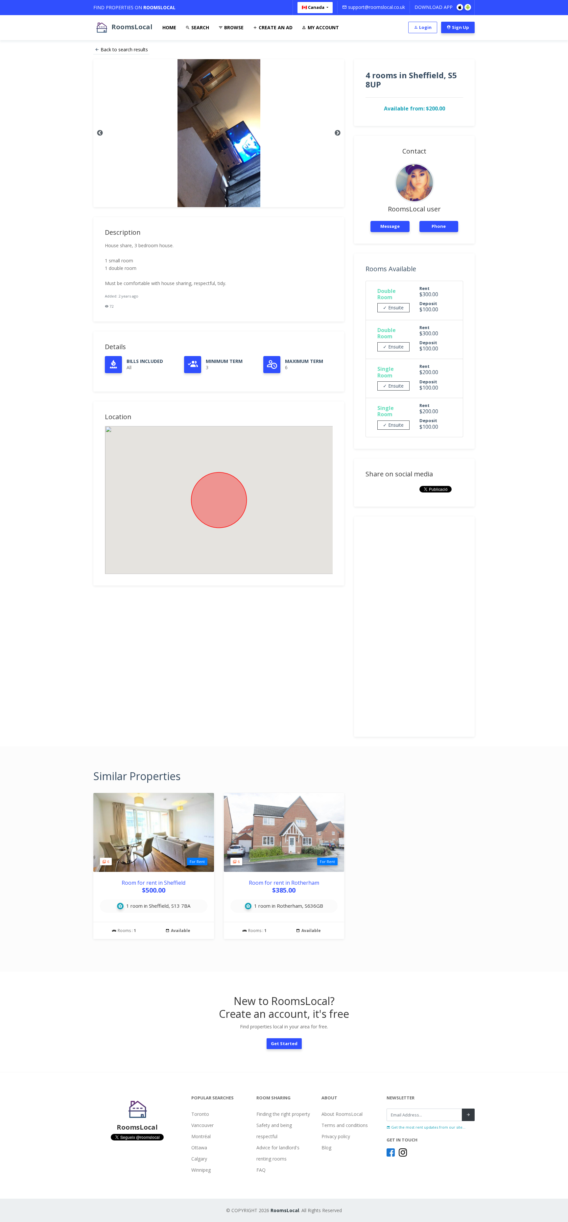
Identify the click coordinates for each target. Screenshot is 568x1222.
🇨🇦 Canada (313, 7)
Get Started (284, 1043)
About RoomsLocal (342, 1114)
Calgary (199, 1159)
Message (390, 226)
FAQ (261, 1170)
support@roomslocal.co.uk (376, 7)
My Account (322, 27)
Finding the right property (283, 1114)
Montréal (201, 1136)
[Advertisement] (414, 626)
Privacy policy (335, 1136)
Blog (326, 1147)
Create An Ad (275, 27)
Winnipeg (201, 1170)
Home (169, 27)
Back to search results (124, 49)
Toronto (200, 1114)
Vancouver (202, 1125)
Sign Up (460, 27)
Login (425, 27)
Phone (439, 226)
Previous (100, 133)
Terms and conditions (344, 1125)
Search (199, 27)
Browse (233, 27)
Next (337, 133)
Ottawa (199, 1147)
